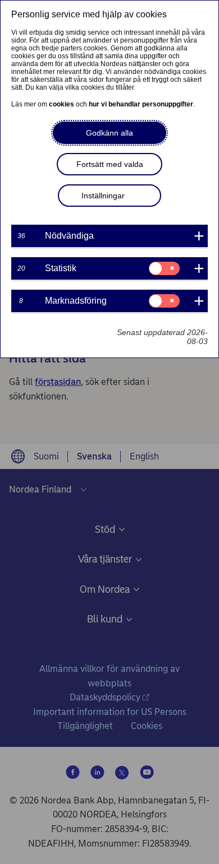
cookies (61, 104)
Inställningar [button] (103, 195)
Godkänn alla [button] (109, 132)
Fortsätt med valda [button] (109, 164)
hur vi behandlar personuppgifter (141, 104)
